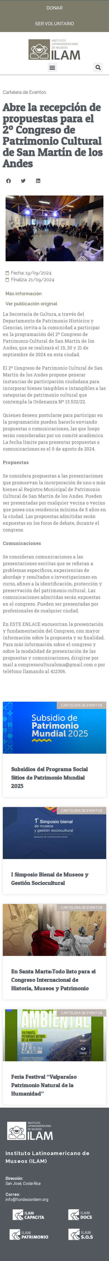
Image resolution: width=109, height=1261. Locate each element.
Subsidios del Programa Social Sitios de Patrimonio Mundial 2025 (49, 777)
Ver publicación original (31, 303)
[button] (52, 67)
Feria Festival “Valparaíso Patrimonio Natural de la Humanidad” (44, 1085)
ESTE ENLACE (25, 624)
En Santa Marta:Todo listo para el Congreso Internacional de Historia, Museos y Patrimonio (53, 980)
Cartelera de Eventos (24, 92)
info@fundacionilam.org (27, 1199)
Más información (24, 293)
